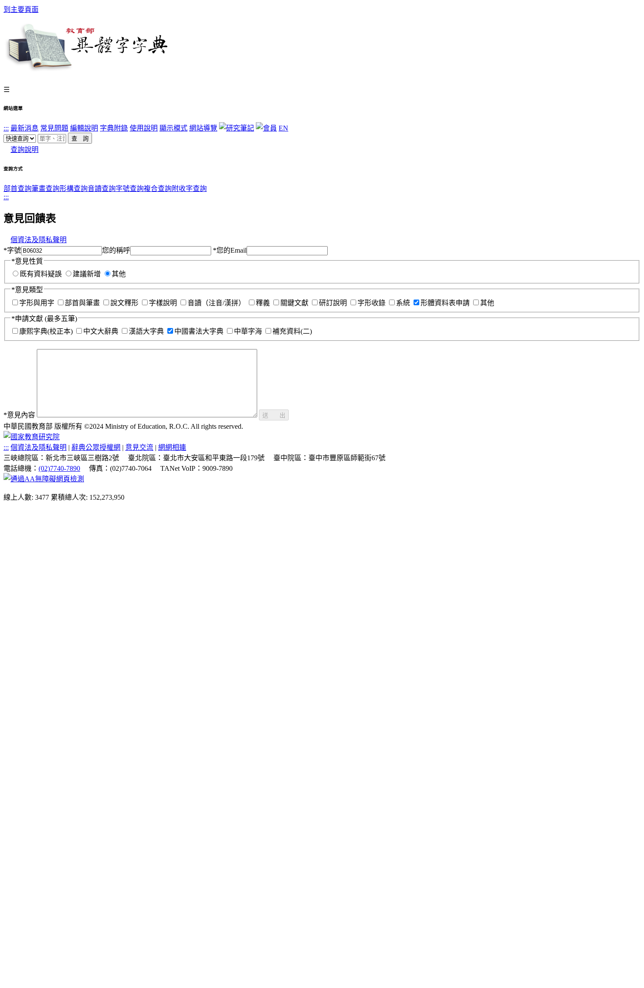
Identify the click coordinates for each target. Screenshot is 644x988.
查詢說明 (25, 149)
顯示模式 (173, 128)
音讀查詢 (102, 188)
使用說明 (144, 128)
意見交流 (139, 447)
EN (283, 128)
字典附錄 (114, 128)
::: (6, 128)
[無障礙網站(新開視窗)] (44, 479)
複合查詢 (158, 188)
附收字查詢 (189, 188)
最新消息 (25, 128)
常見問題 (54, 128)
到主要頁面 (21, 9)
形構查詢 (74, 188)
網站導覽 (203, 128)
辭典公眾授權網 (95, 447)
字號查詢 (130, 188)
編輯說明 (84, 128)
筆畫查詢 (46, 188)
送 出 (273, 415)
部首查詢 (18, 188)
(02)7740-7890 (59, 468)
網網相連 (172, 447)
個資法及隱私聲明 (39, 239)
